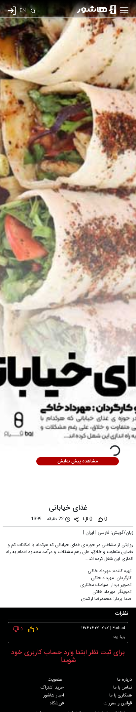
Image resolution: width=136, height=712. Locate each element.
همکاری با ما (120, 695)
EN (23, 10)
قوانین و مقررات (117, 703)
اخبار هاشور (53, 695)
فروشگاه (57, 703)
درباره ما (124, 679)
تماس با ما (122, 687)
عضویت (55, 679)
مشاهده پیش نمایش (77, 461)
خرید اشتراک (52, 687)
